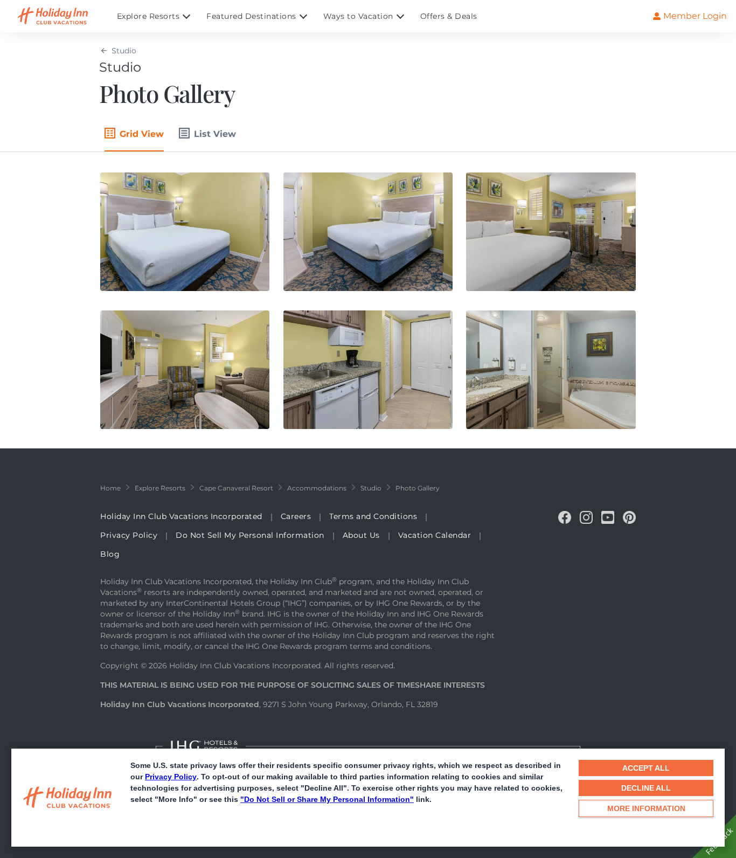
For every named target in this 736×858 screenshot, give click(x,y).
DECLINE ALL (646, 788)
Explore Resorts (148, 16)
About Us (361, 535)
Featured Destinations (251, 16)
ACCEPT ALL (646, 768)
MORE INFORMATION (646, 808)
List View (215, 134)
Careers (296, 516)
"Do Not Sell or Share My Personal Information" (327, 799)
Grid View (142, 134)
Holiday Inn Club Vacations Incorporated (181, 516)
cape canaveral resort (236, 488)
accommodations (316, 488)
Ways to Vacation (358, 16)
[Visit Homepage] (63, 16)
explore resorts (160, 488)
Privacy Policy (171, 776)
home (110, 488)
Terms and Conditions (373, 516)
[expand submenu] (183, 16)
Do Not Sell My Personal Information (250, 535)
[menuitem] (162, 16)
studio (370, 488)
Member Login (695, 16)
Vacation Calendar (434, 535)
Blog (110, 554)
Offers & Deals (448, 16)
